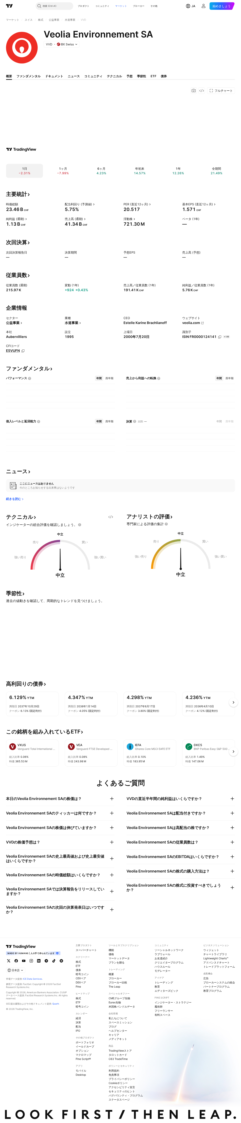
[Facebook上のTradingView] (16, 960)
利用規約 (114, 1070)
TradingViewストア (120, 1050)
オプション (82, 1050)
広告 (206, 978)
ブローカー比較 (118, 982)
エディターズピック (166, 990)
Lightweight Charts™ (215, 958)
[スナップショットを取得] (194, 90)
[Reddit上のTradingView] (61, 960)
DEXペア (81, 982)
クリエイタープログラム (169, 962)
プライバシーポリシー (122, 1078)
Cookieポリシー (118, 1083)
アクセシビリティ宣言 (122, 1087)
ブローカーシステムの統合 (219, 982)
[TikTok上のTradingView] (53, 960)
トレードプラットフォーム (219, 966)
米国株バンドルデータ (122, 1006)
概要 (111, 974)
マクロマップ (84, 1054)
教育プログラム (212, 990)
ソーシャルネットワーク (169, 950)
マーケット (121, 6)
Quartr (55, 1003)
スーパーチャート (86, 950)
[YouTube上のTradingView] (23, 960)
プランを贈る (116, 962)
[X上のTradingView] (8, 960)
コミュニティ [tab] (93, 76)
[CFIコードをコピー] (23, 351)
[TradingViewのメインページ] (9, 6)
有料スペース (162, 1014)
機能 (111, 950)
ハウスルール (162, 966)
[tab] (99, 378)
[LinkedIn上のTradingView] (38, 960)
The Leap (114, 986)
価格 (111, 954)
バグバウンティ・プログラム (126, 1095)
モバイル (81, 1070)
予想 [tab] (130, 76)
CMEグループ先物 (119, 998)
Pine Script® (83, 1058)
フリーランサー (164, 1010)
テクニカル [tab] (114, 76)
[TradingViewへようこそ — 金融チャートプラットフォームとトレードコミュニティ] (21, 149)
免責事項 (114, 1074)
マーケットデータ (119, 958)
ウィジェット (211, 950)
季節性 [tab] (141, 76)
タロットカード (118, 1054)
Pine (78, 986)
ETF (78, 965)
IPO (78, 1030)
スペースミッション (120, 1022)
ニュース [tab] (74, 76)
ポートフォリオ (85, 1042)
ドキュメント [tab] (54, 76)
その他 (153, 6)
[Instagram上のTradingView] (31, 960)
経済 (78, 1018)
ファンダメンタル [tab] (29, 76)
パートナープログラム (216, 986)
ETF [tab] (153, 76)
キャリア (114, 1034)
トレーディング (164, 982)
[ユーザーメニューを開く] (203, 6)
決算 (78, 1022)
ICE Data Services (32, 978)
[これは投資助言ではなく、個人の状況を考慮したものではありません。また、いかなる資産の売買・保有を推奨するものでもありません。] (79, 524)
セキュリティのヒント (122, 1091)
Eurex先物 (115, 1002)
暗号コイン (82, 974)
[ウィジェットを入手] (201, 90)
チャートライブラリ (215, 954)
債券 (78, 970)
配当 (78, 1026)
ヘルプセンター (118, 1030)
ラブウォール (162, 954)
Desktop (81, 1074)
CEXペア (81, 978)
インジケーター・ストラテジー (173, 1002)
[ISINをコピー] (219, 337)
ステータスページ (119, 1099)
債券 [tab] (164, 76)
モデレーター (162, 970)
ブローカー (139, 6)
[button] (92, 6)
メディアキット (118, 1038)
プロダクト (83, 6)
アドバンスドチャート (216, 962)
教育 (157, 986)
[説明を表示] (20, 204)
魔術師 (158, 1006)
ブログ (113, 1026)
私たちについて (118, 1018)
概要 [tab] (9, 76)
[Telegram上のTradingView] (46, 960)
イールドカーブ (85, 1046)
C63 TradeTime (118, 1058)
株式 (78, 961)
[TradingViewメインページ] (21, 946)
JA (193, 6)
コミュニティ (102, 6)
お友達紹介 (161, 958)
